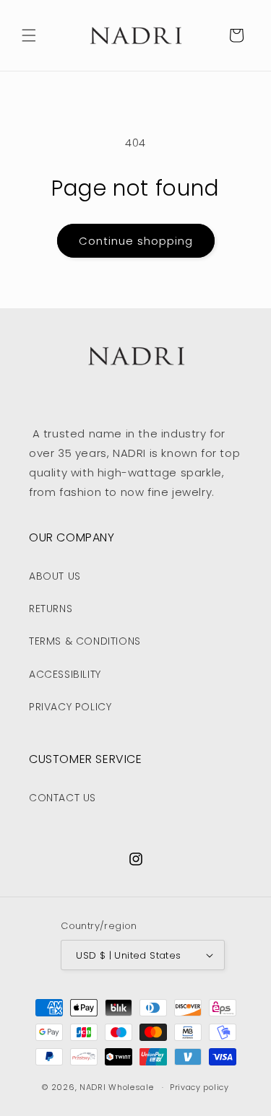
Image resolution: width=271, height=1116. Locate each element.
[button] (29, 35)
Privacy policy (199, 1087)
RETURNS (50, 608)
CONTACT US (62, 797)
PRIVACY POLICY (70, 706)
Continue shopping (136, 240)
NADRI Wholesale (116, 1087)
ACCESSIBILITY (65, 674)
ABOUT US (55, 576)
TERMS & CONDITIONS (85, 641)
